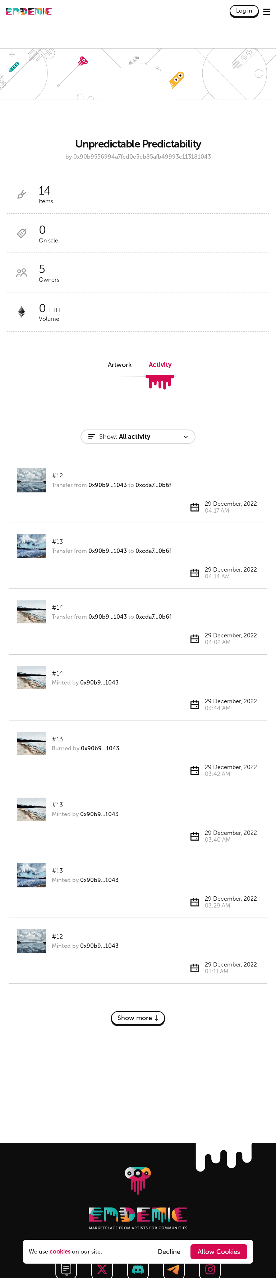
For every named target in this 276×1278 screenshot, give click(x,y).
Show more (135, 1018)
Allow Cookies (219, 1252)
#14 (57, 607)
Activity (160, 365)
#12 (57, 476)
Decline (169, 1252)
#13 (57, 542)
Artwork (120, 365)
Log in (244, 10)
